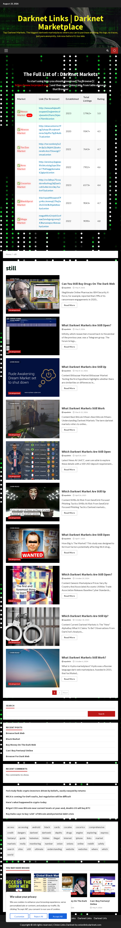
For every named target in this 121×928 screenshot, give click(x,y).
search (10, 849)
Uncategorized (14, 310)
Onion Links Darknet (64, 924)
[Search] (108, 50)
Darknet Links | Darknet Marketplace (60, 22)
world (10, 854)
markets (11, 843)
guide (22, 838)
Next (65, 692)
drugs (69, 832)
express (104, 832)
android (36, 827)
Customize (19, 916)
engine (79, 832)
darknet (34, 832)
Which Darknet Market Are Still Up (32, 502)
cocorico (80, 827)
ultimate (39, 849)
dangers (22, 832)
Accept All (57, 916)
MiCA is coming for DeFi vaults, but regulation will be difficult (38, 796)
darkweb (46, 832)
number (49, 843)
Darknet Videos (114, 50)
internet (68, 838)
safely (101, 843)
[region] (38, 907)
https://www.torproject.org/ (32, 85)
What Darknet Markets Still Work (32, 419)
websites (82, 849)
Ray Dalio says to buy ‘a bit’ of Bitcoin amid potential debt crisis (40, 813)
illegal (57, 838)
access (10, 827)
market (99, 838)
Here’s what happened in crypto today (26, 802)
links (89, 838)
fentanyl (11, 838)
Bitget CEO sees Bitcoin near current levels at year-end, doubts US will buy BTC (48, 808)
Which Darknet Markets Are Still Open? (32, 585)
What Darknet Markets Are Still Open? (32, 336)
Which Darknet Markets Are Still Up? (32, 626)
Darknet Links (85, 918)
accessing (23, 827)
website (70, 849)
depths (58, 832)
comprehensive (96, 827)
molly (23, 843)
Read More (69, 305)
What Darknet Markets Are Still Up (32, 377)
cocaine (68, 827)
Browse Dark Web (15, 733)
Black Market (13, 738)
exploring (92, 832)
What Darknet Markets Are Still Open (32, 543)
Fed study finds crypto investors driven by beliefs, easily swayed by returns (46, 790)
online (80, 843)
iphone (79, 838)
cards (57, 827)
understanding (54, 849)
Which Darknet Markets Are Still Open (32, 460)
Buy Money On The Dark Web (21, 744)
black (47, 827)
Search (10, 705)
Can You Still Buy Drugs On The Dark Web (32, 294)
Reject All (38, 916)
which (105, 849)
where (94, 849)
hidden (46, 838)
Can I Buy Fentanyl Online (19, 750)
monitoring (35, 843)
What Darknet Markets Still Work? (32, 668)
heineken (34, 838)
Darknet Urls (100, 918)
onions (70, 843)
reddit (91, 843)
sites (20, 849)
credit (10, 832)
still (29, 849)
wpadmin (67, 288)
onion (60, 843)
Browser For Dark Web (17, 756)
